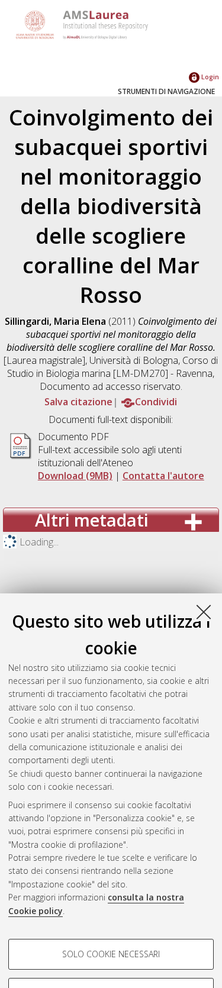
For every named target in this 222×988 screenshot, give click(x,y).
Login (209, 76)
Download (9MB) (75, 475)
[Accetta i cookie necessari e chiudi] (203, 611)
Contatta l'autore (163, 475)
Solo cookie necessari (111, 954)
